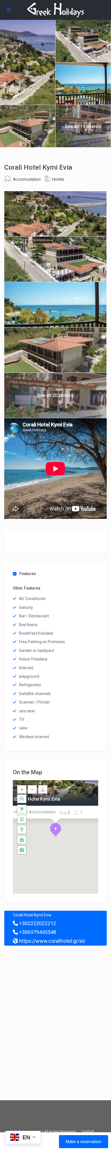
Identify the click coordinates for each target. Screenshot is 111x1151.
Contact (87, 1131)
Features (27, 573)
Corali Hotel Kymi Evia (37, 799)
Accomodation (27, 179)
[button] (55, 829)
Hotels (58, 179)
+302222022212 (37, 923)
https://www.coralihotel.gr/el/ (52, 941)
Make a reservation (83, 1141)
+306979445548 (37, 932)
